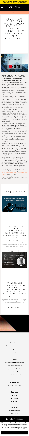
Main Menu (14, 12)
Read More (14, 251)
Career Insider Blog (15, 372)
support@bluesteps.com (14, 385)
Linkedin (15, 392)
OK (14, 432)
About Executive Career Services (14, 346)
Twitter (15, 395)
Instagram (15, 401)
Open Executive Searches (14, 369)
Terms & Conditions (14, 410)
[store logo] (14, 7)
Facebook (15, 398)
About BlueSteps (14, 343)
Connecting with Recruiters (14, 349)
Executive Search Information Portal (14, 362)
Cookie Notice (14, 413)
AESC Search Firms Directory (14, 365)
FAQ (14, 352)
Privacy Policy (14, 407)
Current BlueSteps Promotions (14, 375)
